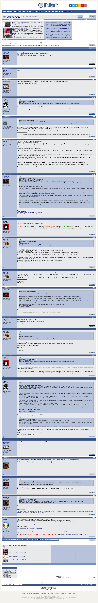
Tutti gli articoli (6, 39)
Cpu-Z (77, 554)
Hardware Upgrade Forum (9, 16)
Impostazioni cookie (68, 600)
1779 (44, 45)
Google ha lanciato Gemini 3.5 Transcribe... (61, 550)
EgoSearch (86, 19)
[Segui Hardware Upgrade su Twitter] (73, 5)
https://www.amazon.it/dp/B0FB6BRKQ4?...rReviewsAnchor (30, 321)
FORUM (61, 11)
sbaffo (4, 99)
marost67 (5, 239)
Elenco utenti (64, 19)
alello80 (5, 70)
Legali (31, 600)
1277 (19, 45)
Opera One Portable (80, 550)
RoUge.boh (6, 460)
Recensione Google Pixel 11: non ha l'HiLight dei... (18, 549)
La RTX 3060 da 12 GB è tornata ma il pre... (61, 560)
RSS (59, 600)
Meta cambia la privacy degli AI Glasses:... (61, 549)
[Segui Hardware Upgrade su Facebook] (70, 5)
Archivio (84, 584)
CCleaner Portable (79, 552)
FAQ (25, 19)
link (78, 252)
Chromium (78, 546)
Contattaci (72, 584)
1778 (41, 45)
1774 (31, 45)
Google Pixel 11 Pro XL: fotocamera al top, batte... (18, 552)
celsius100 (6, 52)
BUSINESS (57, 594)
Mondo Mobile (17, 16)
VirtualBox (78, 560)
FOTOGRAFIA (29, 11)
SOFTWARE (36, 11)
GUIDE (65, 11)
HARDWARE (10, 11)
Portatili (22, 16)
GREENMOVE (47, 11)
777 (16, 45)
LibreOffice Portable (79, 549)
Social (62, 600)
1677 (21, 45)
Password (80, 17)
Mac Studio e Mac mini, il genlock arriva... (60, 554)
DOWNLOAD (50, 594)
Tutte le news (47, 39)
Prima (12, 45)
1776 (36, 45)
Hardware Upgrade (78, 584)
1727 (24, 45)
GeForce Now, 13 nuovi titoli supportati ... (60, 553)
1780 (46, 45)
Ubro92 (5, 221)
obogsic (5, 519)
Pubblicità (39, 600)
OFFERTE (70, 11)
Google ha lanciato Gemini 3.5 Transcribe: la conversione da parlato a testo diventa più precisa (58, 29)
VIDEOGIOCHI (22, 11)
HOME (4, 11)
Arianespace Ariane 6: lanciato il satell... (60, 546)
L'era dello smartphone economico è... (60, 556)
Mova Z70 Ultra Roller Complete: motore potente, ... (18, 545)
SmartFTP (78, 556)
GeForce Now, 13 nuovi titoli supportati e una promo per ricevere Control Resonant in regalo (57, 33)
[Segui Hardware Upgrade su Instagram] (85, 5)
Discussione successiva (53, 542)
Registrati (11, 19)
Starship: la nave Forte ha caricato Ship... (60, 547)
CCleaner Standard (79, 553)
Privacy (35, 600)
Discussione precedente (44, 542)
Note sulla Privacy (90, 584)
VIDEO (69, 594)
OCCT (77, 548)
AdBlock (43, 600)
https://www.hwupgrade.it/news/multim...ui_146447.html (29, 212)
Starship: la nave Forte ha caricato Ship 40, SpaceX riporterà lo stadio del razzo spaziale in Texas (58, 25)
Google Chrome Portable (80, 558)
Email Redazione (54, 600)
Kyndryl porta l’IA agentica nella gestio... (60, 555)
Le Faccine (5, 575)
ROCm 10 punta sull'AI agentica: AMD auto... (61, 548)
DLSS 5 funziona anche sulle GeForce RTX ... (61, 552)
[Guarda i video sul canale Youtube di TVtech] (82, 5)
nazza (4, 119)
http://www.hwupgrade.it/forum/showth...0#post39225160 (73, 534)
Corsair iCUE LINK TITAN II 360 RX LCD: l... (61, 558)
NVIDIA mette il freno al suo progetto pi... (60, 557)
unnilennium (6, 81)
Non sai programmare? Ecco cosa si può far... (17, 556)
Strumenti (92, 48)
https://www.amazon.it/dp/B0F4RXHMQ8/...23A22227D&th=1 (30, 524)
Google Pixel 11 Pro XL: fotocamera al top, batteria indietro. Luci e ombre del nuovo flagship (27, 34)
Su (95, 584)
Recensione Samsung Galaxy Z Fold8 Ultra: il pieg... (18, 559)
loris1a (5, 141)
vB (6, 574)
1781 (49, 45)
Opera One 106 (79, 551)
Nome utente (80, 16)
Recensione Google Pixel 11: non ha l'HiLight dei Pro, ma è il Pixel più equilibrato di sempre (27, 28)
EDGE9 (41, 11)
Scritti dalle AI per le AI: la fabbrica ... (59, 559)
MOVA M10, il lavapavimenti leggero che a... (61, 551)
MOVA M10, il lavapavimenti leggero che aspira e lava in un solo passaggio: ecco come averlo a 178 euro (57, 30)
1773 (29, 45)
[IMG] (7, 576)
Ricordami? (93, 16)
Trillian (77, 557)
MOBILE (16, 11)
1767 (26, 45)
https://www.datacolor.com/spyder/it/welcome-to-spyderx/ (30, 55)
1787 (51, 45)
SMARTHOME (55, 11)
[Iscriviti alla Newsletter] (76, 5)
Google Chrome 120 (80, 559)
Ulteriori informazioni (72, 597)
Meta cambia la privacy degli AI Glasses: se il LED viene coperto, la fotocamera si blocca (57, 28)
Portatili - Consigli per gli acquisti (31, 16)
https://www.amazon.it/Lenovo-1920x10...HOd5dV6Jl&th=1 (30, 528)
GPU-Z (77, 547)
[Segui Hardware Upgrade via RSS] (79, 5)
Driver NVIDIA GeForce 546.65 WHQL (83, 555)
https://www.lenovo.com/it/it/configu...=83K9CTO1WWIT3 (30, 223)
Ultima (55, 45)
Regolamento (41, 19)
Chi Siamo (27, 600)
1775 (34, 45)
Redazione (48, 600)
